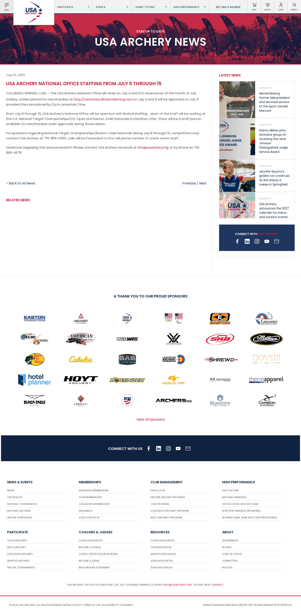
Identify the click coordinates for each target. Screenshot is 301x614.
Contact (217, 584)
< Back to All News (20, 183)
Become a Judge (89, 560)
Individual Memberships (94, 490)
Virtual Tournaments (21, 567)
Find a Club (157, 490)
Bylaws (226, 547)
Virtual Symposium (19, 517)
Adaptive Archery (18, 560)
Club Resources (161, 547)
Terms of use (92, 605)
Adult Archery (16, 547)
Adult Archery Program (166, 517)
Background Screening (94, 567)
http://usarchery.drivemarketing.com (103, 99)
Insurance (86, 510)
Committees (230, 560)
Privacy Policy (72, 605)
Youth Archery (17, 540)
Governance (230, 540)
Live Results (15, 497)
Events (101, 7)
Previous (189, 183)
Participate (65, 7)
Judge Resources (161, 560)
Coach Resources (91, 540)
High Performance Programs (241, 510)
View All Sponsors (151, 419)
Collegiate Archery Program (169, 510)
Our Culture (230, 490)
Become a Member (228, 7)
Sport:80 (286, 605)
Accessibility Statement (117, 605)
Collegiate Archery (20, 554)
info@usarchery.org (153, 147)
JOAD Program (159, 504)
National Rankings (234, 497)
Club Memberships (90, 497)
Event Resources (161, 567)
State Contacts (89, 517)
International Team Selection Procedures (249, 517)
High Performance (186, 7)
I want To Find (144, 7)
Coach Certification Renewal (98, 554)
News (10, 490)
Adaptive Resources (163, 554)
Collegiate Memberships (94, 504)
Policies (227, 567)
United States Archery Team (240, 504)
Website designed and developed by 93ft (228, 605)
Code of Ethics (232, 554)
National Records (19, 510)
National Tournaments (22, 504)
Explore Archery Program (167, 497)
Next (203, 183)
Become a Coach (90, 547)
